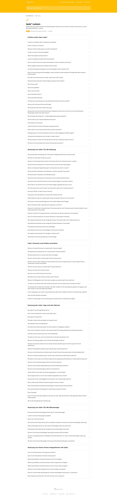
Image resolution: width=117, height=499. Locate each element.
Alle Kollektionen (29, 15)
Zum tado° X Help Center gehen (66, 2)
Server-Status (45, 494)
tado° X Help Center (70, 494)
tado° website (79, 2)
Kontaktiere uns (53, 494)
